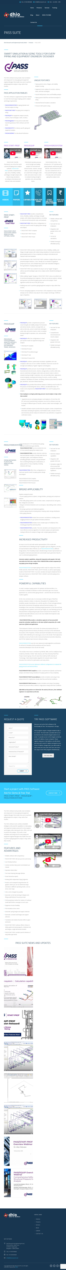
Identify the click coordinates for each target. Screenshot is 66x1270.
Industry (38, 1219)
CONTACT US (39, 1233)
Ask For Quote (60, 200)
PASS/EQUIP (8, 115)
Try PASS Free (48, 755)
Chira (16, 1267)
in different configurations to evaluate (49, 664)
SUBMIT (22, 771)
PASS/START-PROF (10, 110)
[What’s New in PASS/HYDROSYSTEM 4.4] (18, 993)
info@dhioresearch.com (12, 1258)
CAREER (38, 1230)
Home (32, 8)
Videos (5, 199)
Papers (16, 199)
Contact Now (53, 793)
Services (47, 8)
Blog (31, 15)
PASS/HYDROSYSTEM (11, 105)
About (37, 1228)
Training (54, 8)
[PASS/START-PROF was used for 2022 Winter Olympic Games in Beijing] (18, 1119)
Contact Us (33, 22)
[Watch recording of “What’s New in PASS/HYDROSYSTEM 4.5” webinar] (18, 961)
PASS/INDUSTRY (9, 128)
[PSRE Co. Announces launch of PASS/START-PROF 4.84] (18, 1024)
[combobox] (18, 766)
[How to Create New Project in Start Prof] (18, 1056)
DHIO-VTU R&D (46, 15)
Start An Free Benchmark (51, 201)
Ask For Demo (38, 200)
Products (38, 1222)
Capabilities (29, 199)
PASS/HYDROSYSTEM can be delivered (29, 664)
